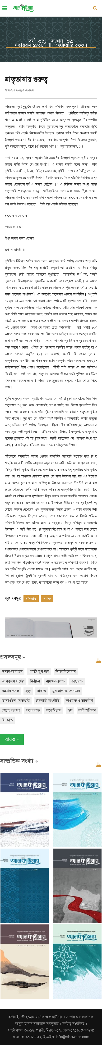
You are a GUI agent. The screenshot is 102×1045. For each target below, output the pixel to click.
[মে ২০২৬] (77, 922)
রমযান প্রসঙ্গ (10, 691)
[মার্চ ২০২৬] (77, 998)
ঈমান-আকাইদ (12, 671)
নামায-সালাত (55, 681)
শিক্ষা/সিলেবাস (66, 671)
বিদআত (7, 720)
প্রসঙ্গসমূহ (12, 656)
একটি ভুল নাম (39, 671)
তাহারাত (77, 681)
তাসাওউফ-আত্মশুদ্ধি (16, 700)
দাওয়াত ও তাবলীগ (79, 700)
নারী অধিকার (87, 710)
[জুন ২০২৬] (24, 922)
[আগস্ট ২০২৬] (24, 846)
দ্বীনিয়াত (31, 598)
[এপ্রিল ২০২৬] (24, 998)
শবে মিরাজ (53, 710)
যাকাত (41, 691)
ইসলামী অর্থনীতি (48, 700)
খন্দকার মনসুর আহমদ (19, 90)
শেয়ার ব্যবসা (11, 710)
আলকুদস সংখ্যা (13, 681)
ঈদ (70, 710)
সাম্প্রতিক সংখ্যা (19, 760)
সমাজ (47, 598)
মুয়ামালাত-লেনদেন (66, 691)
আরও (12, 739)
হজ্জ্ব (28, 691)
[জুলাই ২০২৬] (77, 846)
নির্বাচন (35, 681)
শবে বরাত (33, 710)
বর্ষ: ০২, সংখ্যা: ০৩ (51, 41)
